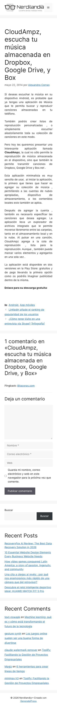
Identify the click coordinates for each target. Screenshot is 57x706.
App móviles (27, 304)
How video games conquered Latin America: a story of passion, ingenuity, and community (28, 565)
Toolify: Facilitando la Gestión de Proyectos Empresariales (28, 654)
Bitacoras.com (26, 385)
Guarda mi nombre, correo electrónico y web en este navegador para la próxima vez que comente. (29, 475)
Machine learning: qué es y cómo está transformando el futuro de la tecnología (28, 622)
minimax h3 (12, 678)
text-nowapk (12, 617)
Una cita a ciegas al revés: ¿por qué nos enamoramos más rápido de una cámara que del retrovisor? (27, 578)
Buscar (9, 510)
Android (13, 304)
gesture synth (13, 633)
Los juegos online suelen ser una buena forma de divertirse (26, 638)
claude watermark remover (21, 650)
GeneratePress (28, 701)
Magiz (8, 666)
